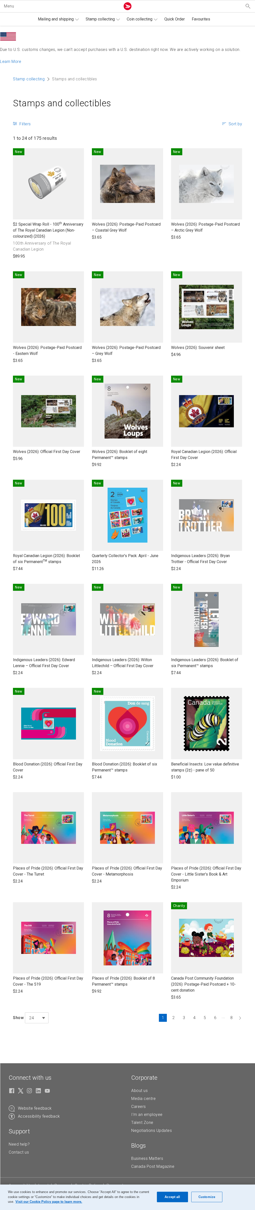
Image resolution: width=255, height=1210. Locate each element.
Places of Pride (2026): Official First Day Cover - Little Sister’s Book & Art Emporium (206, 874)
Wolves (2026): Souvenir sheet (198, 348)
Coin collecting (139, 19)
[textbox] (36, 1018)
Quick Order (174, 19)
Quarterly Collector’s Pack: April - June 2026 (125, 559)
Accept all (172, 1197)
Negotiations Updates (151, 1130)
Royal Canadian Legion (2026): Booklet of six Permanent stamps (46, 559)
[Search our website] (248, 6)
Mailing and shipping (56, 19)
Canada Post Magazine (152, 1166)
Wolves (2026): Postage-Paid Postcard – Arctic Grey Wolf (205, 227)
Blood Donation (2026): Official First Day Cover (47, 767)
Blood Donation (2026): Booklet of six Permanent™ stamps (124, 767)
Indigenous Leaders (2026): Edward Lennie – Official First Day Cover (44, 663)
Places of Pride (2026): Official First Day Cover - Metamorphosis (127, 871)
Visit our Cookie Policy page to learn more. (48, 1202)
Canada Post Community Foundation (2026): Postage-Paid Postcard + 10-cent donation (203, 984)
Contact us (19, 1152)
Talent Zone (142, 1122)
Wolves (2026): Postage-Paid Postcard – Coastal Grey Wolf (126, 227)
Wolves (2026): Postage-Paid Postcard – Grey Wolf (126, 351)
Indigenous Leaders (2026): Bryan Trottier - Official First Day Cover (200, 559)
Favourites (201, 19)
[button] (61, 6)
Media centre (143, 1098)
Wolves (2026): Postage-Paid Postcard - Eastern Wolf (47, 351)
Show (18, 1017)
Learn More (10, 61)
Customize (206, 1197)
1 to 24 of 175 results (35, 138)
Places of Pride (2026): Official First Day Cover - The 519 (48, 981)
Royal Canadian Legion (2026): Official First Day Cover (204, 455)
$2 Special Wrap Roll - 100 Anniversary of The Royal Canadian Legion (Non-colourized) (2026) (48, 230)
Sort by (235, 124)
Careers (138, 1106)
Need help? (19, 1144)
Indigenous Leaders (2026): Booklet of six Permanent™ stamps (204, 663)
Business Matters (147, 1158)
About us (139, 1090)
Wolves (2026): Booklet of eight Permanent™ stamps (119, 455)
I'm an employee (147, 1114)
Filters (25, 124)
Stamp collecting (100, 19)
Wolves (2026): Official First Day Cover (46, 452)
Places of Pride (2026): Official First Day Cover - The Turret (48, 871)
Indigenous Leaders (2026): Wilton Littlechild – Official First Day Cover (122, 663)
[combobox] (37, 1017)
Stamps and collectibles (62, 103)
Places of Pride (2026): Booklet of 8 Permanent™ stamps (123, 981)
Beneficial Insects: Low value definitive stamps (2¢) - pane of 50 (205, 767)
